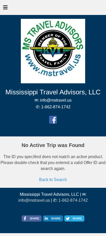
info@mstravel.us (34, 200)
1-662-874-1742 (73, 200)
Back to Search (53, 179)
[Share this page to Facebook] (32, 218)
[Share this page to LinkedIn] (53, 218)
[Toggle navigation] (5, 9)
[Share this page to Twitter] (74, 218)
